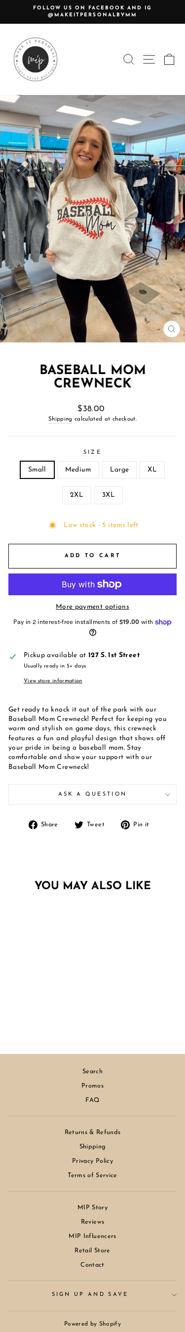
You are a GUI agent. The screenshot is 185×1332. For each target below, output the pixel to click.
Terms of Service (92, 1175)
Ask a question (92, 794)
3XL (108, 495)
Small (37, 470)
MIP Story (92, 1207)
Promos (92, 1086)
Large (119, 470)
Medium (78, 470)
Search (92, 1071)
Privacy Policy (92, 1161)
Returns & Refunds (93, 1132)
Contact (92, 1265)
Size (92, 452)
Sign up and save (90, 1294)
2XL (76, 495)
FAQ (92, 1100)
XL (152, 470)
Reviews (92, 1222)
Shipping (60, 419)
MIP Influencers (92, 1236)
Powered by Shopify (92, 1324)
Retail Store (92, 1250)
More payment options (92, 607)
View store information (53, 681)
